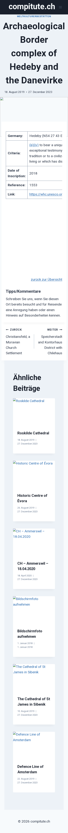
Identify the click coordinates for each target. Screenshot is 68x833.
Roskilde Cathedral (33, 433)
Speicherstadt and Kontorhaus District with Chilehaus (50, 341)
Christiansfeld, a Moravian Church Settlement (18, 341)
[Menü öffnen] (60, 7)
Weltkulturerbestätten (34, 16)
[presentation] (34, 412)
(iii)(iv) (34, 145)
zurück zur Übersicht (46, 279)
